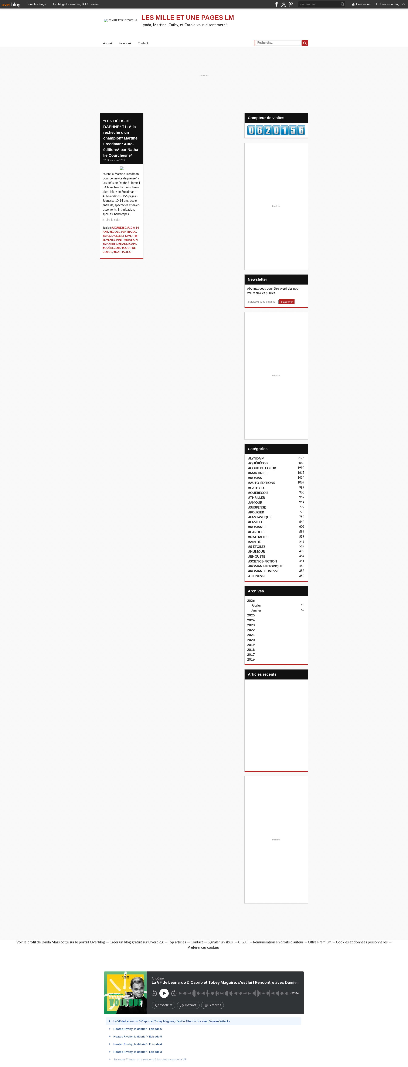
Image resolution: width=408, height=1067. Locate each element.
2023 (251, 625)
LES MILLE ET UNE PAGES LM (188, 17)
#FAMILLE (255, 522)
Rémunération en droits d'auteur (278, 942)
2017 (251, 654)
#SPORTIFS (110, 244)
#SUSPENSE (257, 507)
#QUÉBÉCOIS (258, 463)
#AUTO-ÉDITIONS (261, 483)
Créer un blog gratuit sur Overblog (136, 942)
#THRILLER (256, 497)
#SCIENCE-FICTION (262, 561)
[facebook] (276, 4)
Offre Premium (319, 942)
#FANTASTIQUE (259, 517)
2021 (251, 635)
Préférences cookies (203, 947)
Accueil (107, 43)
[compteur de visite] (276, 130)
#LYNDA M (256, 458)
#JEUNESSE (118, 228)
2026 (251, 600)
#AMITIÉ (254, 542)
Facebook (125, 43)
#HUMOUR (256, 551)
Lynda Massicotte (55, 942)
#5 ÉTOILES (256, 546)
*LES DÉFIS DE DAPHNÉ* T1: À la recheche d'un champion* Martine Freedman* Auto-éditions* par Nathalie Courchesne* (121, 138)
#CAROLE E (256, 532)
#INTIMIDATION (127, 240)
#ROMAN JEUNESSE (263, 571)
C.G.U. (243, 942)
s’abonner (166, 1005)
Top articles (177, 942)
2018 (251, 649)
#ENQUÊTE (256, 556)
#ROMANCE (257, 527)
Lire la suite (113, 219)
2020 (251, 640)
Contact (143, 43)
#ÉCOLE (114, 232)
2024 (251, 620)
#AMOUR (255, 502)
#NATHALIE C (122, 252)
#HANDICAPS (127, 244)
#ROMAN (255, 478)
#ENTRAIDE (128, 232)
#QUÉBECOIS (111, 248)
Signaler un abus (221, 942)
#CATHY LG (256, 488)
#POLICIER (256, 512)
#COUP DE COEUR (262, 468)
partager (191, 1005)
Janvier (256, 610)
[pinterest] (290, 4)
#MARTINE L (257, 473)
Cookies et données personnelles (362, 942)
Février (256, 605)
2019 (251, 645)
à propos (215, 1005)
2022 (251, 630)
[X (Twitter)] (283, 4)
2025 (251, 615)
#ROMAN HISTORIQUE (265, 566)
